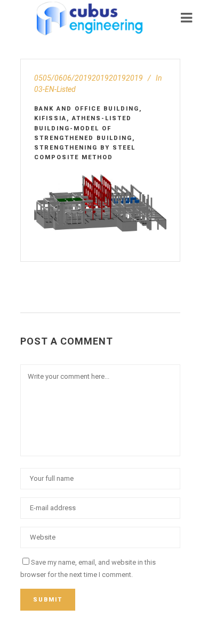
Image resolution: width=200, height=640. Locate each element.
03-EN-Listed (55, 89)
